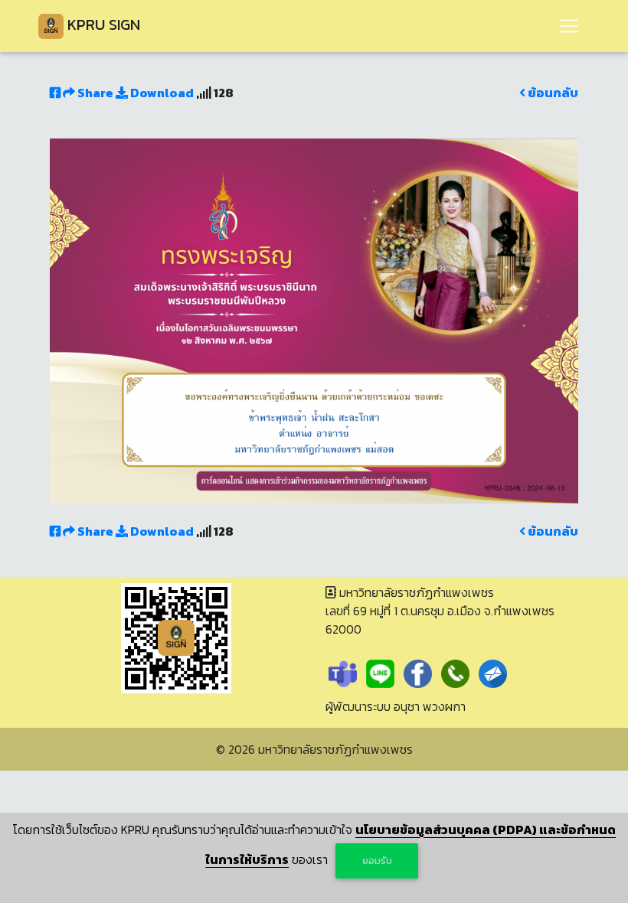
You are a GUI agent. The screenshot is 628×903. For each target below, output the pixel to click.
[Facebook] (418, 672)
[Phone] (455, 672)
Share (95, 92)
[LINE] (380, 672)
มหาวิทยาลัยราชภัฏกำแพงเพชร (335, 749)
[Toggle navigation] (569, 26)
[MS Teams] (342, 672)
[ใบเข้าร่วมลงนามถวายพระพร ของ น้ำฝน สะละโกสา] (314, 319)
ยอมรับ (377, 860)
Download (161, 92)
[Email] (493, 672)
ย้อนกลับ (551, 92)
